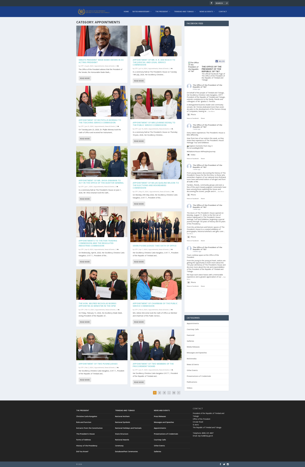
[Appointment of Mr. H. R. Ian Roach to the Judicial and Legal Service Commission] (156, 41)
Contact (223, 12)
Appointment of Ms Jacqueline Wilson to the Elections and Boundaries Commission (156, 185)
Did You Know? (82, 451)
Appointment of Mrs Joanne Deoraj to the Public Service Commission (154, 123)
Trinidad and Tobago (184, 12)
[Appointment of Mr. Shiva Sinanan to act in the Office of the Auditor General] (101, 161)
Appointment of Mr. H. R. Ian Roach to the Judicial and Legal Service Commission (154, 62)
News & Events (206, 12)
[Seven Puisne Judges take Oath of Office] (156, 226)
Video (193, 155)
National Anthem (122, 416)
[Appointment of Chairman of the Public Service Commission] (156, 284)
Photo (193, 114)
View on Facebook (193, 118)
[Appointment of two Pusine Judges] (101, 345)
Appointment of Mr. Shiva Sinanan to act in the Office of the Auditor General (101, 181)
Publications (192, 382)
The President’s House (85, 434)
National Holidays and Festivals (128, 428)
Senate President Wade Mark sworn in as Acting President (101, 61)
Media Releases (193, 347)
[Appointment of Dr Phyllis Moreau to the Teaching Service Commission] (101, 101)
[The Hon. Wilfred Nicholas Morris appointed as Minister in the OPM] (101, 284)
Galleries (190, 341)
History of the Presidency (86, 446)
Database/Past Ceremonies (126, 451)
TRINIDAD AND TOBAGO (125, 410)
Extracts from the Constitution (89, 428)
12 (174, 393)
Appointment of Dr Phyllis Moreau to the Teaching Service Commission (100, 121)
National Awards (122, 440)
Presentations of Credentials (199, 376)
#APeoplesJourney (208, 151)
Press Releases (160, 416)
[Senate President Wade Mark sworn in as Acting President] (101, 41)
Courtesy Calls (193, 329)
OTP (82, 66)
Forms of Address (83, 440)
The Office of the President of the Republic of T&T (207, 86)
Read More (85, 78)
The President (161, 12)
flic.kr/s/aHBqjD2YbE (195, 148)
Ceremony (119, 446)
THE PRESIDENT (82, 410)
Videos (189, 388)
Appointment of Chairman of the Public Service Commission (155, 304)
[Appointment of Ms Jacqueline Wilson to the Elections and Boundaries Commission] (156, 164)
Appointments (99, 66)
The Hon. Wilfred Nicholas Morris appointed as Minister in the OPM (97, 304)
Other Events (192, 370)
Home (126, 12)
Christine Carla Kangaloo (86, 416)
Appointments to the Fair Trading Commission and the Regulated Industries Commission (98, 243)
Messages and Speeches (197, 353)
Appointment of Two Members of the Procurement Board (153, 365)
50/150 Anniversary (141, 12)
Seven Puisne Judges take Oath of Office (154, 245)
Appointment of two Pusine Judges (98, 363)
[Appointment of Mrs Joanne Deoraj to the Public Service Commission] (156, 103)
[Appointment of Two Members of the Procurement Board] (156, 345)
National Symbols (122, 422)
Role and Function (83, 422)
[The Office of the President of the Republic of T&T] (194, 67)
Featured (190, 335)
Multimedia (191, 358)
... (169, 393)
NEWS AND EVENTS (162, 410)
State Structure (121, 434)
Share (203, 118)
